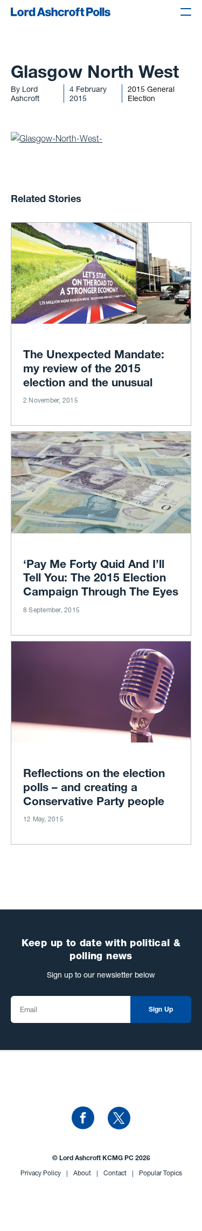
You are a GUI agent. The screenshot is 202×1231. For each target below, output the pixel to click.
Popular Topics (160, 1173)
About (85, 1173)
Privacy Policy (44, 1173)
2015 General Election (151, 93)
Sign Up (161, 1010)
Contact (118, 1173)
